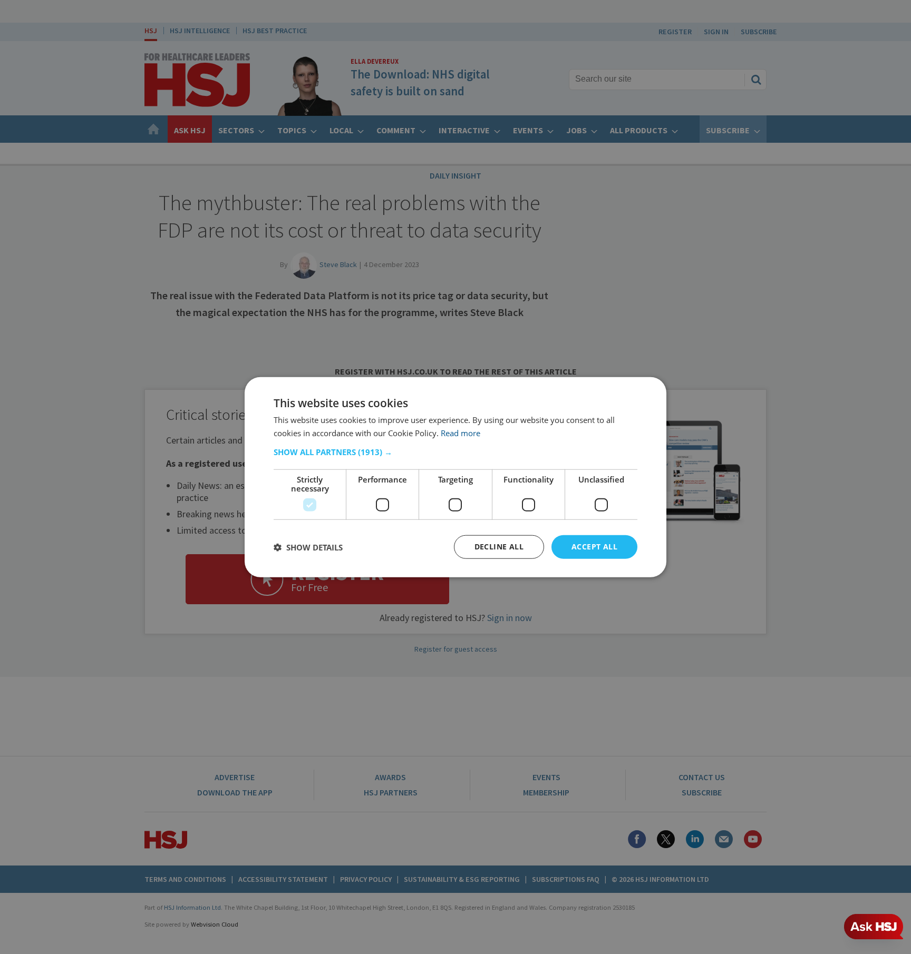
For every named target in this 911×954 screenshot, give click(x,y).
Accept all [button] (594, 547)
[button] (455, 452)
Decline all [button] (499, 547)
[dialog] (455, 477)
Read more (460, 432)
